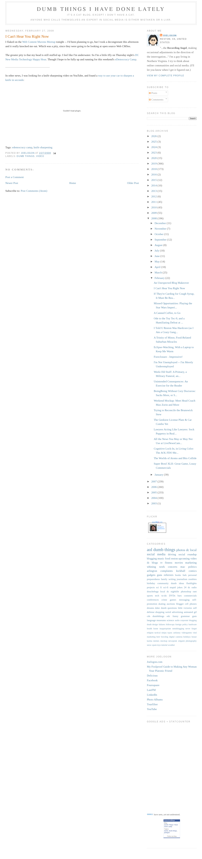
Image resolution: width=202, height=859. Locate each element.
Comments (157, 99)
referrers (168, 574)
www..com (157, 522)
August (159, 245)
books (178, 575)
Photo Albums (155, 699)
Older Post (133, 182)
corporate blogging (188, 620)
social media (156, 554)
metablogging (178, 628)
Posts (154, 92)
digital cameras (175, 637)
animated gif (190, 612)
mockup (163, 641)
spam (154, 645)
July (157, 250)
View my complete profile (165, 75)
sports (150, 595)
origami (181, 641)
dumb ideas (177, 583)
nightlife (175, 591)
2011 (154, 201)
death (149, 624)
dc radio (192, 587)
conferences (153, 599)
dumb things (25, 156)
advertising (177, 612)
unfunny (177, 633)
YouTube (152, 709)
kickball (180, 570)
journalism (182, 579)
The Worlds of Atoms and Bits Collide (175, 458)
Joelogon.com (154, 661)
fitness (168, 562)
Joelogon (170, 35)
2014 (154, 185)
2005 (154, 492)
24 (185, 587)
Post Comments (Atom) (34, 190)
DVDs (172, 595)
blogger (180, 603)
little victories (185, 608)
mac (182, 566)
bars (180, 595)
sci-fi (165, 587)
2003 (154, 503)
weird (168, 612)
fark (185, 575)
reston (174, 558)
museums (161, 620)
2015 (154, 179)
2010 (154, 207)
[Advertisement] (158, 766)
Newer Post (11, 182)
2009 (154, 212)
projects (151, 587)
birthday (151, 583)
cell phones (191, 603)
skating (161, 603)
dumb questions (169, 608)
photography (191, 641)
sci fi (159, 587)
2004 (154, 497)
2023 (154, 152)
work (162, 566)
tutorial (164, 645)
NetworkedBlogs (169, 820)
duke (157, 608)
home (155, 628)
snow (149, 645)
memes (156, 641)
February (160, 277)
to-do (164, 595)
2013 (154, 190)
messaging (184, 599)
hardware (193, 624)
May (157, 261)
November (161, 228)
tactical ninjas (160, 633)
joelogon (167, 832)
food (167, 558)
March (159, 272)
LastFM (151, 689)
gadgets (151, 574)
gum (194, 616)
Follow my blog (171, 836)
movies (179, 562)
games (173, 599)
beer (158, 637)
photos (180, 550)
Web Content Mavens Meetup (38, 41)
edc (168, 616)
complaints (166, 570)
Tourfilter (152, 704)
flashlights (191, 583)
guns (159, 574)
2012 (154, 196)
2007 (154, 481)
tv (161, 562)
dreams (150, 608)
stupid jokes (176, 587)
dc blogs (152, 562)
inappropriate (165, 628)
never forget (191, 628)
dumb (166, 831)
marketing (191, 562)
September (161, 239)
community (163, 583)
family (164, 579)
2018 (154, 168)
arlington (152, 570)
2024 (154, 147)
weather (171, 645)
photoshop (186, 591)
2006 (154, 486)
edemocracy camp (22, 147)
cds (148, 616)
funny (175, 616)
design (155, 624)
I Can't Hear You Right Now (169, 288)
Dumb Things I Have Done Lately (101, 8)
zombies (192, 579)
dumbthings (158, 616)
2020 (154, 158)
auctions (171, 603)
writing (172, 579)
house (194, 637)
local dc (164, 591)
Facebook (152, 680)
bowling (164, 637)
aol (149, 549)
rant (195, 591)
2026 (154, 136)
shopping (159, 612)
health (149, 628)
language (151, 620)
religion (150, 633)
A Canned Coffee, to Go (167, 312)
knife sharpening (43, 147)
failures (162, 624)
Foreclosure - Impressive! (168, 356)
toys (159, 645)
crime (164, 599)
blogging (152, 558)
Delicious (152, 675)
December (161, 223)
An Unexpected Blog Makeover (171, 282)
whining (151, 566)
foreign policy (181, 624)
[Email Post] (54, 153)
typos (170, 633)
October (159, 234)
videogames (187, 633)
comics (193, 570)
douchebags (153, 591)
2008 (154, 218)
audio (177, 620)
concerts (172, 566)
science (170, 620)
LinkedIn (152, 694)
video (40, 156)
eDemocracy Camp (125, 59)
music (160, 558)
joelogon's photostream (160, 528)
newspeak (172, 641)
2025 (154, 141)
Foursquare (153, 685)
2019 (154, 163)
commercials (190, 595)
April (158, 266)
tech (157, 595)
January (159, 474)
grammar (185, 616)
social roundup (188, 554)
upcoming (184, 558)
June (157, 256)
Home (72, 182)
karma (149, 641)
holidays (187, 637)
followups (170, 624)
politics (192, 566)
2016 (154, 174)
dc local (191, 550)
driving (172, 554)
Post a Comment (14, 177)
